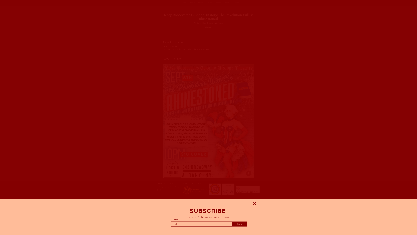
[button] (254, 203)
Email (174, 220)
